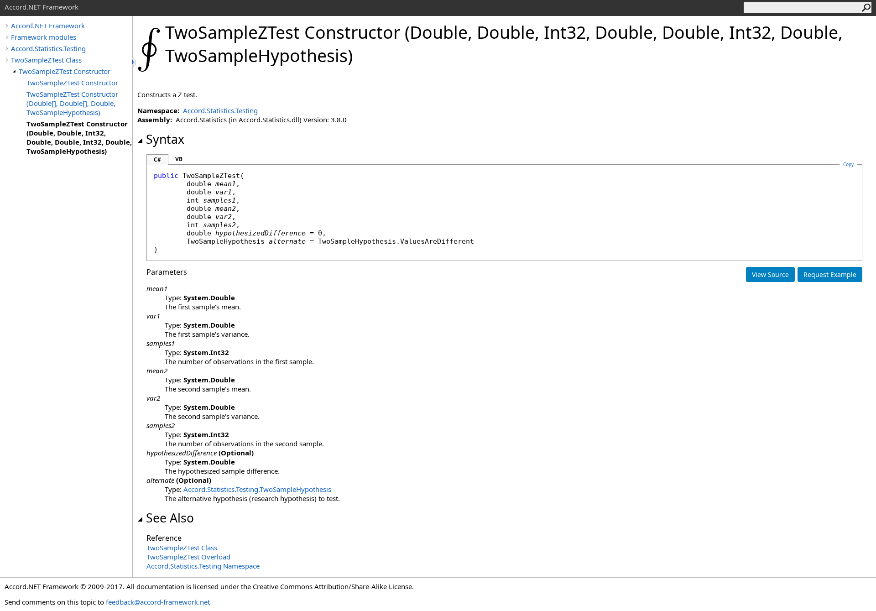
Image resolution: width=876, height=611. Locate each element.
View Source (770, 274)
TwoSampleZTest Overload (188, 556)
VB (178, 159)
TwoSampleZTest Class (46, 59)
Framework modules (43, 37)
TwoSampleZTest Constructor (64, 71)
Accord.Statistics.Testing (48, 48)
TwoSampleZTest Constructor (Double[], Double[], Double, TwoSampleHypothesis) (72, 103)
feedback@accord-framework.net (158, 601)
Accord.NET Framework (48, 25)
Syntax (165, 139)
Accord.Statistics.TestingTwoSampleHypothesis (257, 489)
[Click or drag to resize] (134, 62)
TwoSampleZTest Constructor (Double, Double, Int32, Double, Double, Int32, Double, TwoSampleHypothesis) (79, 137)
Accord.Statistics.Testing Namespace (203, 565)
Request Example (829, 274)
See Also (170, 518)
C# (157, 159)
